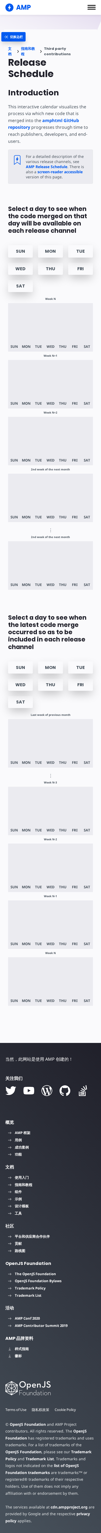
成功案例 (22, 1147)
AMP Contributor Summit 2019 (41, 1325)
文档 (10, 51)
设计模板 (22, 1205)
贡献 (18, 1243)
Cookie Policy (65, 1409)
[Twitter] (10, 1090)
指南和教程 (28, 51)
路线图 (20, 1250)
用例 (18, 1139)
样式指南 (22, 1348)
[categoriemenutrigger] (13, 36)
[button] (92, 7)
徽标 (18, 1355)
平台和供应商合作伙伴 (32, 1236)
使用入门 (22, 1177)
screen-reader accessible (60, 171)
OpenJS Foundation (28, 1424)
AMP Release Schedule (46, 166)
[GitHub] (65, 1090)
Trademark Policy (30, 1288)
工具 (18, 1213)
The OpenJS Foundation (35, 1273)
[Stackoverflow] (83, 1090)
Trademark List (28, 1295)
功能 (18, 1154)
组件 (18, 1191)
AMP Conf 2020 (27, 1318)
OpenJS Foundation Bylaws (38, 1280)
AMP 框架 (22, 1132)
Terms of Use (15, 1409)
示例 (18, 1198)
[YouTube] (28, 1090)
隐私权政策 (40, 1409)
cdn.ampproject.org (69, 1507)
